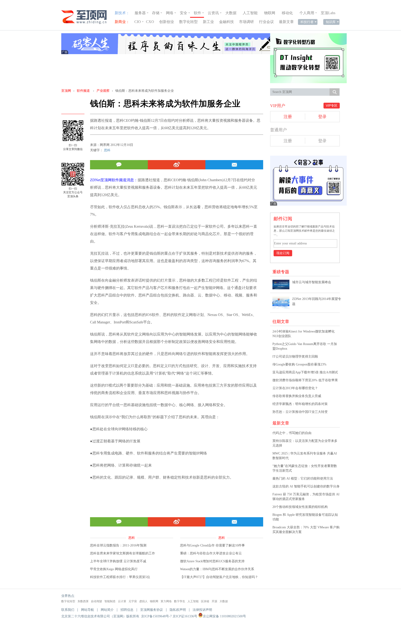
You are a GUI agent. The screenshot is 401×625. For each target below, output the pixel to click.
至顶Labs (328, 13)
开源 (214, 601)
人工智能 (250, 13)
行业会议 (266, 22)
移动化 (287, 13)
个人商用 (306, 13)
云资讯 (213, 13)
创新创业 (166, 22)
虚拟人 (143, 601)
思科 (107, 150)
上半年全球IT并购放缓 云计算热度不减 (118, 561)
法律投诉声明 (202, 610)
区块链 (205, 601)
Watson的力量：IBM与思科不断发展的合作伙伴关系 (217, 569)
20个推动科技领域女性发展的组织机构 (300, 507)
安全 (183, 13)
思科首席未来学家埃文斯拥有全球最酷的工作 (122, 553)
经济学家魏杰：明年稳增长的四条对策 (300, 404)
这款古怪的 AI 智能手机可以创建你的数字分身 (306, 486)
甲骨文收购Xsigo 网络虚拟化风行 (114, 569)
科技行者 (307, 22)
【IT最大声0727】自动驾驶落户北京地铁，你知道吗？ (219, 577)
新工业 (208, 22)
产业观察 (103, 90)
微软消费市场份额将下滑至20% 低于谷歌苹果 (305, 380)
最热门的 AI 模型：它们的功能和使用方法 (302, 478)
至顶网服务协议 (151, 610)
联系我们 (67, 610)
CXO (150, 22)
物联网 (269, 13)
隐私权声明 (178, 610)
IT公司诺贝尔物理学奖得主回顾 (295, 356)
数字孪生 (179, 601)
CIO (137, 22)
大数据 (230, 13)
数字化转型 (188, 22)
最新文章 (286, 22)
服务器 (140, 13)
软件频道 (83, 90)
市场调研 (246, 22)
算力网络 (166, 601)
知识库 (331, 22)
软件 (197, 13)
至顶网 (66, 90)
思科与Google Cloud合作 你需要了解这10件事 (212, 545)
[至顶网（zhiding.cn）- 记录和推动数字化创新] (86, 17)
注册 (288, 116)
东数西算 (83, 601)
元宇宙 (133, 601)
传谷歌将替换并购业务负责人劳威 (296, 396)
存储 (155, 13)
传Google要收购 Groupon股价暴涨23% (299, 364)
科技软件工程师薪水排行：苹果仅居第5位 (120, 577)
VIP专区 (331, 105)
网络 (169, 13)
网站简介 (107, 610)
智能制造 (110, 601)
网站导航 (87, 610)
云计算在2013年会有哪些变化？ (295, 388)
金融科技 (226, 22)
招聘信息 (126, 610)
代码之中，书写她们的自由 (291, 433)
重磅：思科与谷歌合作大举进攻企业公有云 (211, 553)
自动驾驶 (96, 601)
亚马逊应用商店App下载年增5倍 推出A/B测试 (305, 372)
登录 (322, 116)
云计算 (122, 601)
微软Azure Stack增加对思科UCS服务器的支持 (212, 561)
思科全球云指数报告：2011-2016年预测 (118, 545)
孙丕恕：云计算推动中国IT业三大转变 (300, 412)
